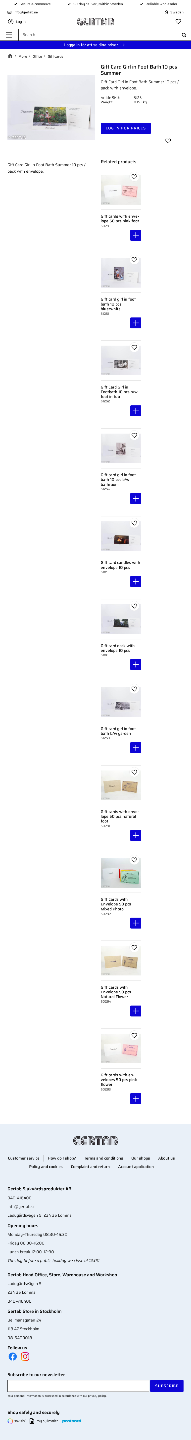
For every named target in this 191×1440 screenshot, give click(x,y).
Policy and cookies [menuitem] (46, 1167)
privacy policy (97, 1396)
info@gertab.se (25, 12)
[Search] (184, 34)
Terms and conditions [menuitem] (103, 1158)
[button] (9, 35)
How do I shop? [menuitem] (62, 1158)
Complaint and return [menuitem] (90, 1167)
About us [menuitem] (166, 1158)
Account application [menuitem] (136, 1167)
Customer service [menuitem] (24, 1158)
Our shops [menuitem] (140, 1158)
